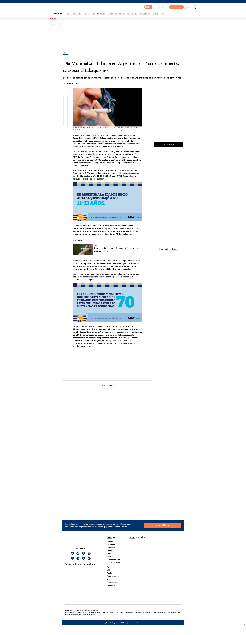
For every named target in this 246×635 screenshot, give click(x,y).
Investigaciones (145, 14)
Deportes (110, 14)
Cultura (110, 553)
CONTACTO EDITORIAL (174, 612)
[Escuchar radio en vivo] (160, 7)
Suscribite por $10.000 (176, 7)
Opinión (156, 14)
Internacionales (98, 14)
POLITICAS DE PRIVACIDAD (142, 612)
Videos (110, 570)
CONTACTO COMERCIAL (159, 612)
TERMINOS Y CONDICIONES (125, 612)
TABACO (111, 386)
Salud (103, 386)
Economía (77, 14)
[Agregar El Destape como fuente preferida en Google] (141, 84)
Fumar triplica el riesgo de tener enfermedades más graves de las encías (117, 249)
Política (68, 14)
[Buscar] (141, 7)
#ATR (109, 556)
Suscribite (162, 525)
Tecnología (132, 14)
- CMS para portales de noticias (124, 623)
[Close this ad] (244, 624)
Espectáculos (120, 14)
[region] (123, 36)
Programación (113, 576)
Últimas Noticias (114, 585)
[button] (65, 98)
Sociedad (86, 14)
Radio (163, 14)
